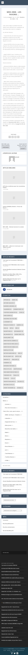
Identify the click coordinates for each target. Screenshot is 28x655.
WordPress (22, 648)
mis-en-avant (8, 356)
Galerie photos (12, 652)
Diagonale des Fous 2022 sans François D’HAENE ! (11, 614)
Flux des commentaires (9, 527)
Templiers (7, 375)
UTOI (13, 378)
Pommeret (7, 362)
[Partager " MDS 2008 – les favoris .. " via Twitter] (12, 137)
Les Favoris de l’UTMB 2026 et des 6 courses (13, 264)
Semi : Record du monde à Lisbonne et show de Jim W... (12, 598)
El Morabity (8, 321)
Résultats (7, 369)
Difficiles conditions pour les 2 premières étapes (14, 187)
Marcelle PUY (8, 350)
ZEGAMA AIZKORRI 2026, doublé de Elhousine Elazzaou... (12, 578)
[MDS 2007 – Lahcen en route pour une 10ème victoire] (14, 237)
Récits (6, 436)
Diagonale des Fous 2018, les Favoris (8, 631)
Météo (18, 356)
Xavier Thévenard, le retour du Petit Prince (10, 574)
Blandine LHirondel (10, 306)
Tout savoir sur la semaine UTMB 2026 (12, 260)
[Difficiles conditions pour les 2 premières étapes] (14, 177)
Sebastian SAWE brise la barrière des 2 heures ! (10, 582)
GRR (17, 328)
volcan (21, 381)
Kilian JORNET (8, 337)
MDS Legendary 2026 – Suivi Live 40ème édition (11, 585)
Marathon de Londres (11, 340)
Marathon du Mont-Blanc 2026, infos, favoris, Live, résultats (12, 274)
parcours (15, 359)
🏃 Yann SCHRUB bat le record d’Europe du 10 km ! (11, 602)
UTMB (6, 378)
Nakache (7, 359)
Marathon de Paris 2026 (11, 343)
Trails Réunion (8, 453)
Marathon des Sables (11, 347)
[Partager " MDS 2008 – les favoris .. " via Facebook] (9, 137)
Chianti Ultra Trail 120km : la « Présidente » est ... (11, 591)
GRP (11, 328)
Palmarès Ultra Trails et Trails (7, 634)
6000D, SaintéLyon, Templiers (12, 415)
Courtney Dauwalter (10, 312)
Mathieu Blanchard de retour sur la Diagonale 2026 (12, 279)
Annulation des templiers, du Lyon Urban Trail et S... (11, 640)
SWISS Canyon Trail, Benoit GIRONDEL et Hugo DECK (12, 623)
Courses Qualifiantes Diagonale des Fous (9, 637)
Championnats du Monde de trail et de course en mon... (12, 610)
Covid (21, 312)
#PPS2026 (7, 299)
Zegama (20, 387)
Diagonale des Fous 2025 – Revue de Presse (10, 607)
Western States (9, 384)
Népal (6, 432)
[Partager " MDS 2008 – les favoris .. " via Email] (15, 137)
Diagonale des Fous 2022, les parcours (9, 617)
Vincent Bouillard (9, 381)
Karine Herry (19, 334)
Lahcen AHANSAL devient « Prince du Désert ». (12, 207)
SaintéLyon (17, 369)
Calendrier (7, 309)
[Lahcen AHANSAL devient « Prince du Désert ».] (14, 198)
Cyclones (7, 404)
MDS (20, 353)
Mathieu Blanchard (10, 353)
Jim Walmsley (18, 331)
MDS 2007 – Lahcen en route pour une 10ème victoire (13, 246)
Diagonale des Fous (10, 318)
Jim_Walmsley (8, 334)
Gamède (20, 325)
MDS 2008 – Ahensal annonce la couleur (13, 227)
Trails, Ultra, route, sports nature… (12, 411)
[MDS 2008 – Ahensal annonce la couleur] (14, 218)
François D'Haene (9, 325)
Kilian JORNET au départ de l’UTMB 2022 (9, 620)
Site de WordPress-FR (8, 530)
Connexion (5, 520)
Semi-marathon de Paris (11, 372)
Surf (6, 450)
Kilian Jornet (8, 425)
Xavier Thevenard (9, 387)
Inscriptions (8, 331)
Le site (17, 652)
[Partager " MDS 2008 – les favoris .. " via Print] (18, 137)
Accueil (4, 650)
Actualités (5, 397)
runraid (9, 17)
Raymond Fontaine (10, 365)
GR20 (6, 328)
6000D (14, 299)
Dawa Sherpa (8, 315)
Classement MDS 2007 (13, 122)
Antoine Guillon (9, 303)
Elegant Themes (11, 648)
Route (6, 443)
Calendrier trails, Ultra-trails (7, 627)
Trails (16, 375)
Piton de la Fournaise (10, 407)
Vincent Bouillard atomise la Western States (14, 269)
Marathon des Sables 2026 (6, 588)
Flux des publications (8, 523)
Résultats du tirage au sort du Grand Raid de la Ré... (11, 594)
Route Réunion (8, 446)
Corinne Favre (18, 309)
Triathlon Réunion (9, 457)
